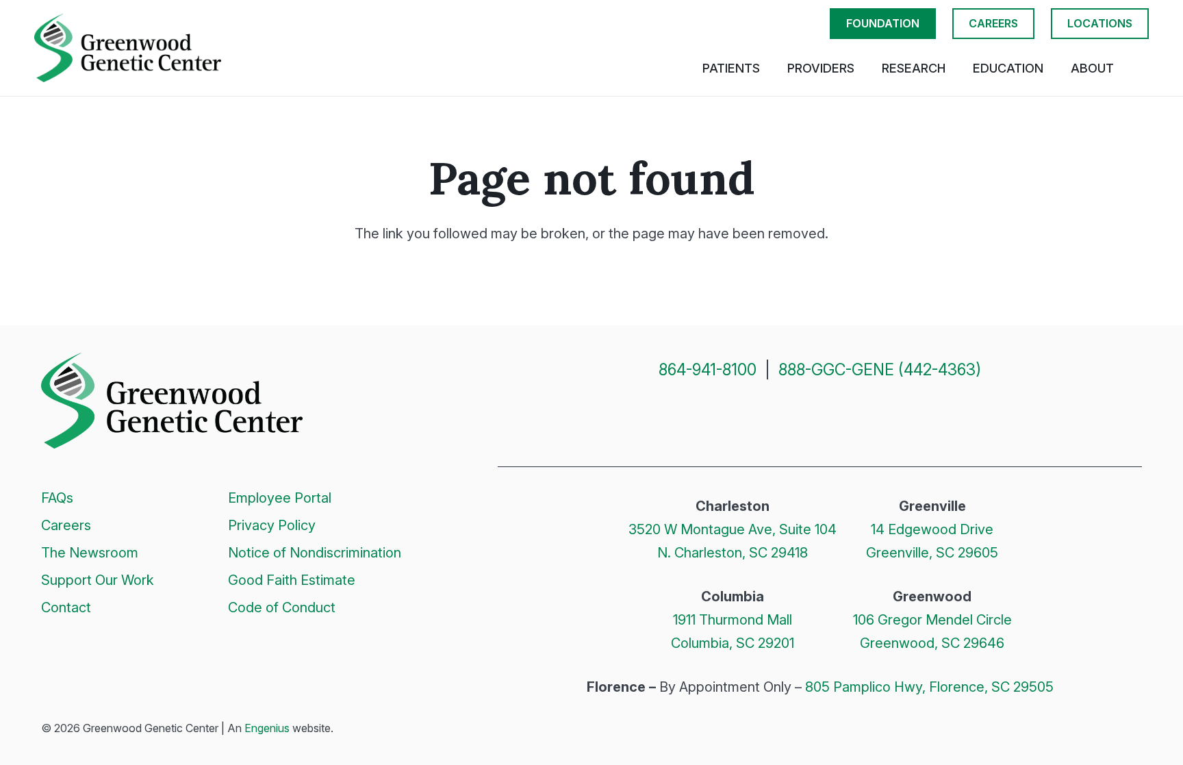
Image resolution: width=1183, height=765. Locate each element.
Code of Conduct (281, 607)
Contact (66, 607)
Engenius (267, 728)
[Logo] (127, 48)
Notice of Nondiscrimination (314, 552)
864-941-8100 (707, 369)
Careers (66, 525)
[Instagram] (803, 419)
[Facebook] (770, 417)
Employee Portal (279, 498)
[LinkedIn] (837, 417)
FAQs (57, 498)
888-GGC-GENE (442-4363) (879, 369)
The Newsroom (89, 552)
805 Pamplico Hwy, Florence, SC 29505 (929, 687)
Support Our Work (97, 580)
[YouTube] (869, 417)
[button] (1141, 68)
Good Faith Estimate (291, 580)
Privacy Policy (272, 525)
